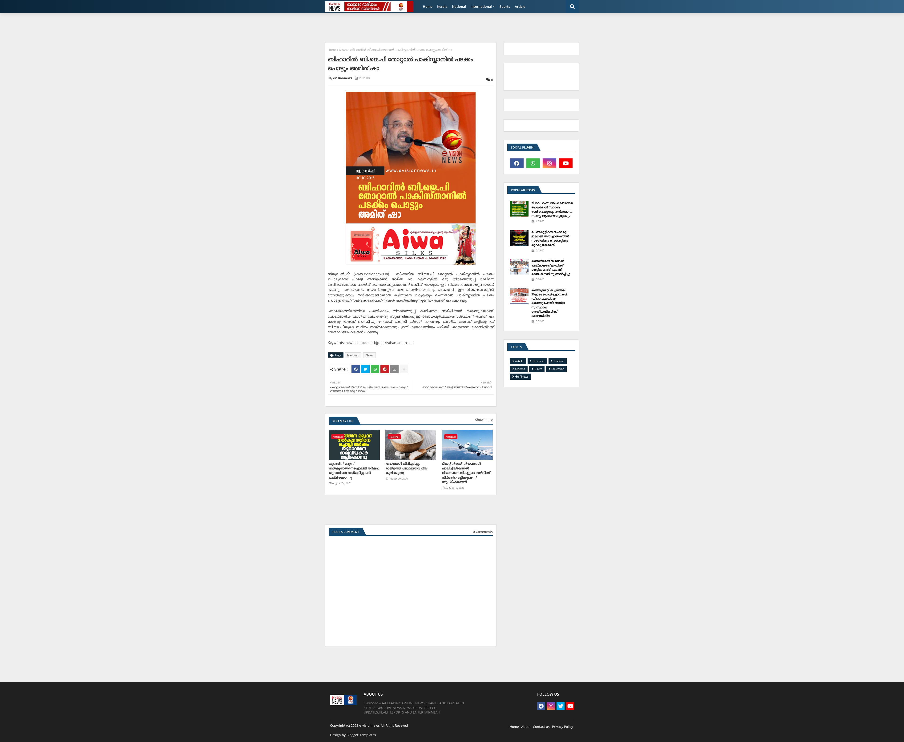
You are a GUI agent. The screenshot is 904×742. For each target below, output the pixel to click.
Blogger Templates (361, 735)
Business (539, 361)
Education (557, 369)
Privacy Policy (562, 726)
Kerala (442, 6)
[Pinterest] (384, 369)
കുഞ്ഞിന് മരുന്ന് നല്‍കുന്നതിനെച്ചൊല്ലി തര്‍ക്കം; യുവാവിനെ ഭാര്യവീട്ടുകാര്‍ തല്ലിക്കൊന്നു (354, 470)
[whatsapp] (533, 163)
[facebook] (517, 163)
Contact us (541, 726)
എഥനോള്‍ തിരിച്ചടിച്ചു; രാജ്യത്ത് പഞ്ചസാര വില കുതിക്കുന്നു (406, 468)
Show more (484, 419)
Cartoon (559, 361)
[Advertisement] (437, 27)
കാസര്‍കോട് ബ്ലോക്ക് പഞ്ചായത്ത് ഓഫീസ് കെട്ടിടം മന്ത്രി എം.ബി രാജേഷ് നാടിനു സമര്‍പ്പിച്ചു (550, 267)
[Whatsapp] (375, 369)
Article (520, 6)
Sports (505, 6)
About (526, 726)
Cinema (520, 369)
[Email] (394, 369)
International (481, 6)
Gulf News (522, 377)
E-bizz (538, 369)
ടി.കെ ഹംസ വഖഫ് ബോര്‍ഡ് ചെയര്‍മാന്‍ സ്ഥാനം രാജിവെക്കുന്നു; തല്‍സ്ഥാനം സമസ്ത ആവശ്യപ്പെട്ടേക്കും (552, 209)
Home (427, 6)
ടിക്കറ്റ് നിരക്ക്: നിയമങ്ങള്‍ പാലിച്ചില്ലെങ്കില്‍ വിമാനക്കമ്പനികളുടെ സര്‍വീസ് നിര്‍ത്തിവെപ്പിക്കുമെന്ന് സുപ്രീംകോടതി (466, 472)
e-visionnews (369, 725)
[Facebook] (355, 369)
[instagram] (549, 163)
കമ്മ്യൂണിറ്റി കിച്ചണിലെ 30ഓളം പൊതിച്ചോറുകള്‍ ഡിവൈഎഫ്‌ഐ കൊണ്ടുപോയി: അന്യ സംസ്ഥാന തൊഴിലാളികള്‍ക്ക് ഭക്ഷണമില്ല (549, 303)
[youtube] (566, 163)
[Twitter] (365, 369)
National (459, 6)
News (343, 50)
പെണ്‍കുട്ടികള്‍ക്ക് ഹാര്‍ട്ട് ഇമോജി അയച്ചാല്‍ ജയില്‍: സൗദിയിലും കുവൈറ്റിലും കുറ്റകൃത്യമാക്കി (550, 238)
